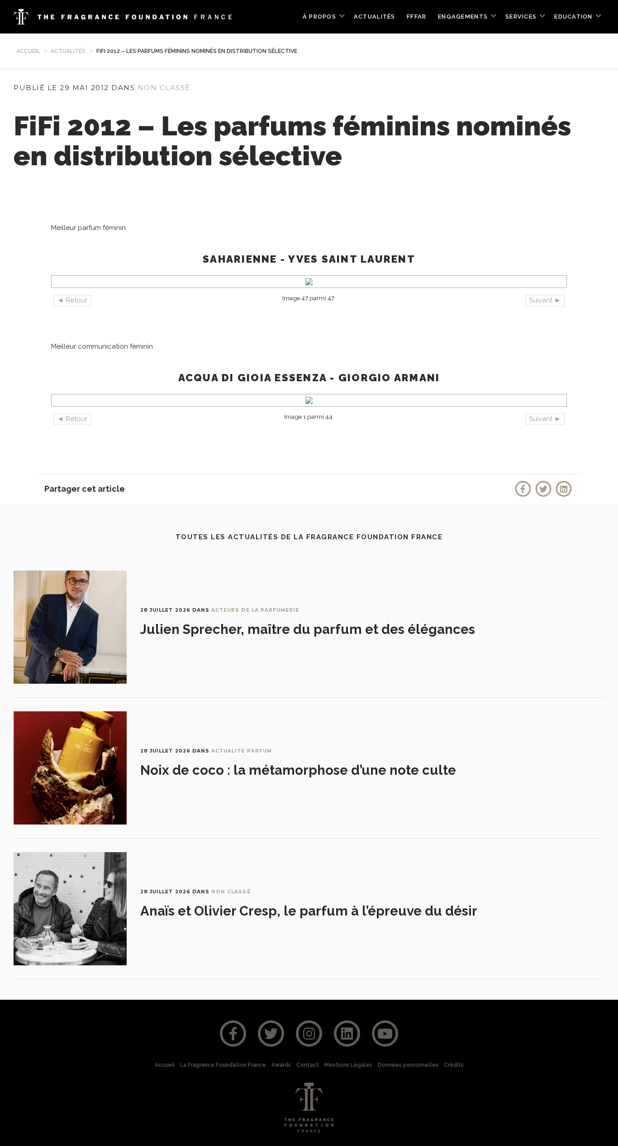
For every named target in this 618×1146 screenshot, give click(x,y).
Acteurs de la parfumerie (255, 610)
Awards (281, 1065)
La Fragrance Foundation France (223, 1065)
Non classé (164, 87)
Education (573, 16)
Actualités (374, 16)
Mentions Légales (348, 1065)
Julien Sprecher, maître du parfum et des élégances (307, 629)
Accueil (28, 51)
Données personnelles (408, 1065)
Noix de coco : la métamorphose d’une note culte (298, 770)
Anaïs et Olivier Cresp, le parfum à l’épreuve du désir (308, 911)
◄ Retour (72, 300)
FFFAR (416, 16)
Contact (307, 1065)
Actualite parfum (241, 751)
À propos (319, 16)
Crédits (454, 1065)
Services (521, 16)
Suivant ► (545, 300)
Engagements (463, 16)
